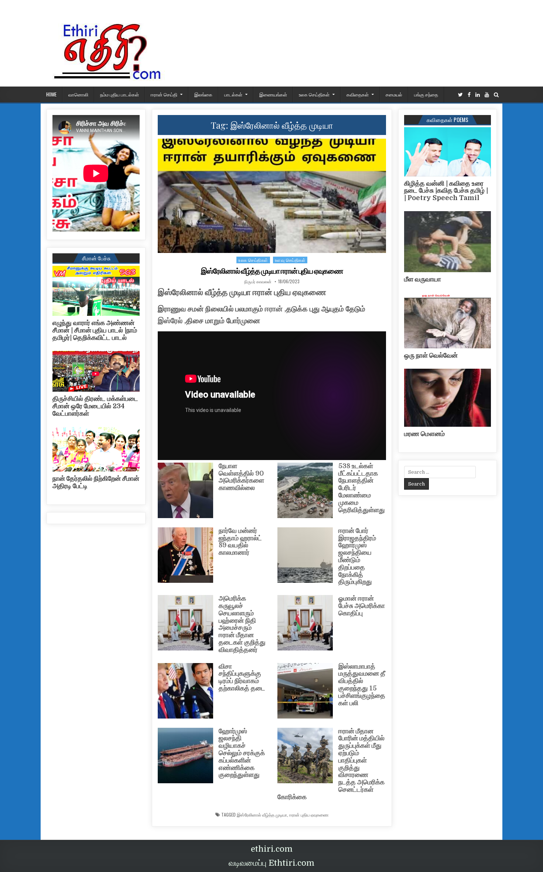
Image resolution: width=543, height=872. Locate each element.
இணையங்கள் (273, 94)
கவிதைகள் (357, 94)
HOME (51, 94)
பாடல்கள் (233, 94)
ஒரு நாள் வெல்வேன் (431, 355)
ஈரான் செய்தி (164, 94)
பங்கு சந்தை (426, 94)
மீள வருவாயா (422, 279)
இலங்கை (203, 94)
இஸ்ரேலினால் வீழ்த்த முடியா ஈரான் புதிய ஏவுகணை (272, 271)
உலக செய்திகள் (314, 94)
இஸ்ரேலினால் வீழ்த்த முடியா (262, 814)
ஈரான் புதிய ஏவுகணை (309, 814)
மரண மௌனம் (424, 433)
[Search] (496, 95)
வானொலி (78, 94)
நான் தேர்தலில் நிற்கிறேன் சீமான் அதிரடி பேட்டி (95, 482)
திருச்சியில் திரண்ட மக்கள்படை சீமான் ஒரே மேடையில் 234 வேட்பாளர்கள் (95, 406)
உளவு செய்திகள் (290, 260)
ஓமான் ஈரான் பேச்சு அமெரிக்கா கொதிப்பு (361, 606)
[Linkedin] (477, 95)
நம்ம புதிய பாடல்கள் (119, 94)
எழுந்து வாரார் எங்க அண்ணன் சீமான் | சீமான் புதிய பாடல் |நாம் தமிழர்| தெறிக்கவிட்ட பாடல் (94, 330)
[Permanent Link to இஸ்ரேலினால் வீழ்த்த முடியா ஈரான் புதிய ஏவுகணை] (272, 196)
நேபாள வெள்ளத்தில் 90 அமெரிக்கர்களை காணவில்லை (241, 476)
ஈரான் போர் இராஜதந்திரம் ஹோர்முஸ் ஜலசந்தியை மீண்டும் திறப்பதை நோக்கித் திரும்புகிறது (357, 556)
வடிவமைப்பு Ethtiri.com (271, 863)
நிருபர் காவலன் (258, 281)
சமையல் (394, 94)
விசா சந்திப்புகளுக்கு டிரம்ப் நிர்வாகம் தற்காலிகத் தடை (242, 677)
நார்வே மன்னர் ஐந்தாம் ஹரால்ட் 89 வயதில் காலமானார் (240, 541)
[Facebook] (469, 95)
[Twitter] (460, 95)
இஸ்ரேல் (170, 321)
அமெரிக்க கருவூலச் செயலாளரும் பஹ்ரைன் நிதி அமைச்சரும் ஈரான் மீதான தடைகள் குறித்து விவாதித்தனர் (242, 624)
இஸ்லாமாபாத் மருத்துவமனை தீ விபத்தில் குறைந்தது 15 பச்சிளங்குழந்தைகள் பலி (361, 685)
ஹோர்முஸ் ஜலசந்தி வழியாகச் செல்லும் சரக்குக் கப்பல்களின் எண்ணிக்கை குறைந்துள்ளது (242, 753)
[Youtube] (487, 95)
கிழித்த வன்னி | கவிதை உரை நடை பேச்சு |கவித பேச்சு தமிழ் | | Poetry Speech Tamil (446, 191)
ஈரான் (274, 309)
